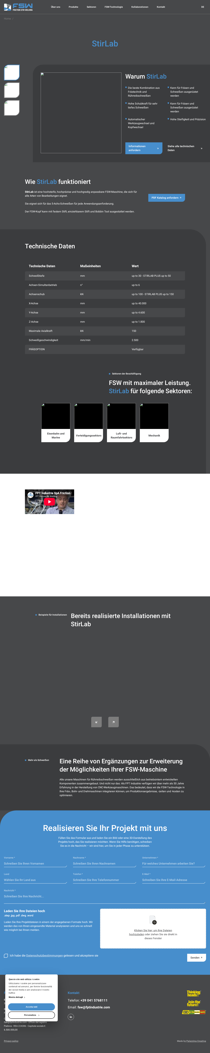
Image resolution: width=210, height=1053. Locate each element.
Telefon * (78, 874)
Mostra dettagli (16, 997)
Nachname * (79, 857)
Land (6, 874)
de (202, 7)
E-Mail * (146, 874)
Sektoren (91, 7)
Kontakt (161, 7)
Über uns (55, 7)
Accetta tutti (31, 1007)
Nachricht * (10, 890)
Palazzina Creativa (196, 1041)
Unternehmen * (150, 857)
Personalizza (30, 1015)
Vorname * (9, 857)
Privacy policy (11, 1041)
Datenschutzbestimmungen (44, 955)
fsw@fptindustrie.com (94, 1007)
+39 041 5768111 (94, 1000)
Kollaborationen (139, 7)
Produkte (73, 7)
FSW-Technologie (114, 7)
